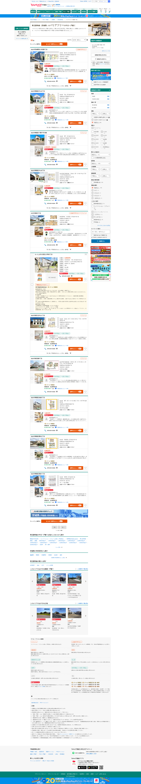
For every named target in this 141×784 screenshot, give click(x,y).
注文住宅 (74, 11)
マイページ (102, 64)
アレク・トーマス (104, 1)
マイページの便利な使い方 (22, 38)
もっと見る (58, 547)
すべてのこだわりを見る (104, 225)
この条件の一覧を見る (82, 569)
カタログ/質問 (91, 11)
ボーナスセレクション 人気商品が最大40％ (64, 6)
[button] (32, 575)
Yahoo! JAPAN (83, 1)
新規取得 (58, 4)
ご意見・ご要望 (89, 774)
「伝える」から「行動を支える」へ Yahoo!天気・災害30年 (45, 1)
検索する (102, 241)
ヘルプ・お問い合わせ (100, 774)
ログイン (49, 6)
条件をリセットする (106, 50)
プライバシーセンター (53, 774)
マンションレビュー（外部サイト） (67, 734)
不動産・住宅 (33, 751)
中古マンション (50, 11)
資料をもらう (75, 81)
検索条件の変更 (95, 90)
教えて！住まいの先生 (48, 760)
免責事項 (82, 774)
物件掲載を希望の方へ (72, 774)
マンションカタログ (35, 760)
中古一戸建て (66, 11)
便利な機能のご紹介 (91, 753)
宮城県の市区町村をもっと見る (58, 557)
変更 (108, 96)
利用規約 (63, 774)
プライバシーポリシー (40, 774)
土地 (79, 11)
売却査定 (84, 11)
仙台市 (32, 555)
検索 (109, 1)
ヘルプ (89, 1)
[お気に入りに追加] (85, 81)
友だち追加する (79, 753)
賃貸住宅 (33, 11)
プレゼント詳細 (41, 686)
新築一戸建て (58, 11)
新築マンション (41, 11)
